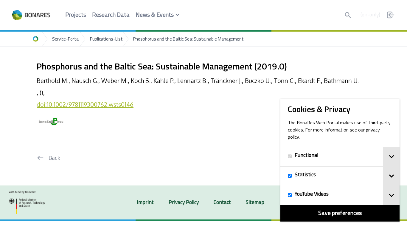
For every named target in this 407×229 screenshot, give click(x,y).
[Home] (36, 39)
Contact (222, 202)
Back (54, 157)
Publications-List (106, 39)
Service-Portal (66, 39)
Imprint (145, 202)
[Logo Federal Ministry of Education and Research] (26, 202)
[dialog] (340, 160)
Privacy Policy (184, 202)
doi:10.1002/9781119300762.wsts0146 (85, 104)
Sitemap (255, 202)
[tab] (391, 156)
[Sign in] (390, 14)
